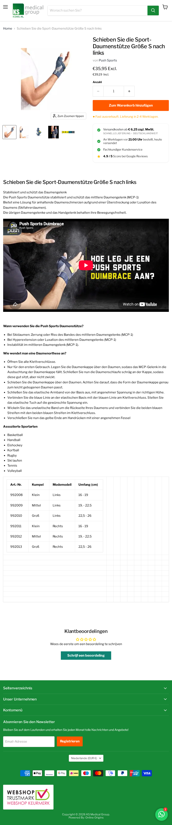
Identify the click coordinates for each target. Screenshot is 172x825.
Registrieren (69, 741)
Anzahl (97, 82)
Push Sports (108, 60)
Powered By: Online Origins (86, 817)
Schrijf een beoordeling (86, 655)
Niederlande (84, 758)
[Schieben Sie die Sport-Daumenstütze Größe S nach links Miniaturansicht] (9, 132)
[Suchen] (153, 10)
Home (7, 28)
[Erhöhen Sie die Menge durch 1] (129, 91)
